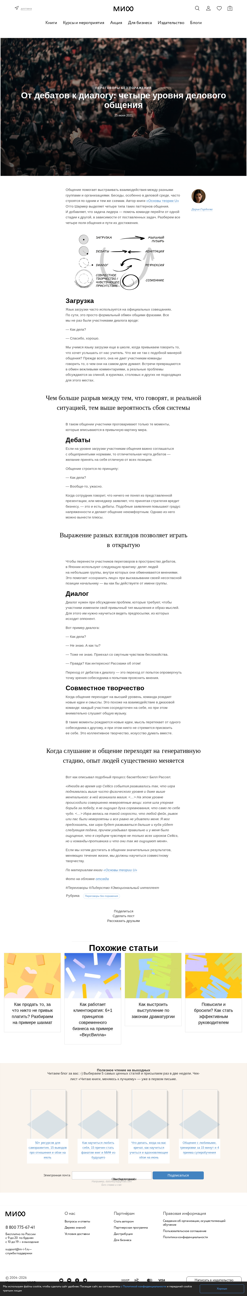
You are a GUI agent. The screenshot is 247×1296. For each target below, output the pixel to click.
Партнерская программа (131, 1228)
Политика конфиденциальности (185, 1237)
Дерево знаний (75, 1228)
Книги (51, 23)
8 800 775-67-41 (20, 1227)
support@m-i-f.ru (17, 1249)
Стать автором (124, 1222)
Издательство (171, 23)
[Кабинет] (208, 8)
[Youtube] (61, 1280)
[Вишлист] (219, 8)
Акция (116, 23)
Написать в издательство (214, 1280)
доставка (26, 8)
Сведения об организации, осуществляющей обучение (194, 1223)
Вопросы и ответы (77, 1222)
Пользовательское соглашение (184, 1231)
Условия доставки (77, 1234)
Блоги (196, 23)
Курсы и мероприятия (83, 23)
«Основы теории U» (162, 201)
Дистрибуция (123, 1234)
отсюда (102, 879)
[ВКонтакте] (69, 1280)
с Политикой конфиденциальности (143, 1286)
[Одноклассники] (77, 1280)
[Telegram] (85, 1280)
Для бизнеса (140, 23)
